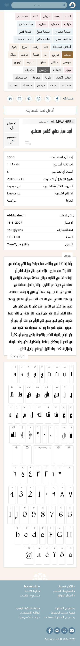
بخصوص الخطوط (65, 608)
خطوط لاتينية (32, 591)
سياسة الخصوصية (29, 617)
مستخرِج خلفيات (30, 595)
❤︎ (27, 143)
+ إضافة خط (32, 586)
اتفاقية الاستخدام (30, 612)
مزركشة (12, 200)
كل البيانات (65, 215)
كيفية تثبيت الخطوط (63, 612)
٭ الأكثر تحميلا (66, 586)
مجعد (42, 121)
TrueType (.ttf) (18, 244)
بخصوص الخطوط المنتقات (59, 617)
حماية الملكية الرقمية (28, 608)
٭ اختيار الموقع (66, 595)
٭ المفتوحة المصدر (64, 591)
